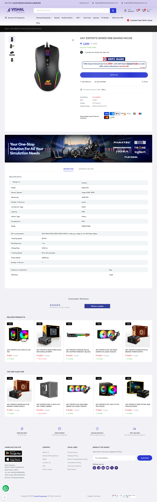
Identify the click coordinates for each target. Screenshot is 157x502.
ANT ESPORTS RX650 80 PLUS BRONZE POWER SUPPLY (136, 351)
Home (7, 29)
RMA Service (72, 469)
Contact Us (47, 463)
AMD (78, 18)
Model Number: (85, 106)
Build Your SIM (117, 18)
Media (45, 459)
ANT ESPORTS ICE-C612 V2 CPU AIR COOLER (78, 405)
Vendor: (82, 103)
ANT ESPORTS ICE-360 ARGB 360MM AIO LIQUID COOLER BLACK (47, 405)
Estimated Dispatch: (90, 90)
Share (146, 82)
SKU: (81, 100)
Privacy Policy (72, 452)
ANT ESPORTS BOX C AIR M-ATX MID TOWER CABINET (18, 405)
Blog (38, 23)
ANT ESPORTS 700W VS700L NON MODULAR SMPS (108, 405)
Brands (56, 18)
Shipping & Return (86, 169)
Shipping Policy (73, 456)
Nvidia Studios (67, 18)
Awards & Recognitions (50, 456)
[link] (78, 149)
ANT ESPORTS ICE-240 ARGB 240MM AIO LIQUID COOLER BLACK (106, 351)
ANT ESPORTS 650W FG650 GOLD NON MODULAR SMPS (49, 351)
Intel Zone (87, 18)
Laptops (96, 18)
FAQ (44, 466)
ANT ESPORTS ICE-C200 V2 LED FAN (19, 351)
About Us (46, 452)
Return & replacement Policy (78, 459)
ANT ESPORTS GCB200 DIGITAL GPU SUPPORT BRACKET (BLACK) (78, 351)
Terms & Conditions (74, 466)
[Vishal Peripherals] (15, 10)
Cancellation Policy (74, 463)
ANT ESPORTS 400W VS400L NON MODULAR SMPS (137, 405)
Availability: (84, 97)
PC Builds (105, 18)
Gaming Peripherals (43, 18)
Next (152, 341)
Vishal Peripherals (40, 496)
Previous (4, 341)
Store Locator (47, 469)
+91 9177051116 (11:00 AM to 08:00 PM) (26, 3)
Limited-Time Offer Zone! (141, 20)
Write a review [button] (97, 306)
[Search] (113, 10)
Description (68, 169)
